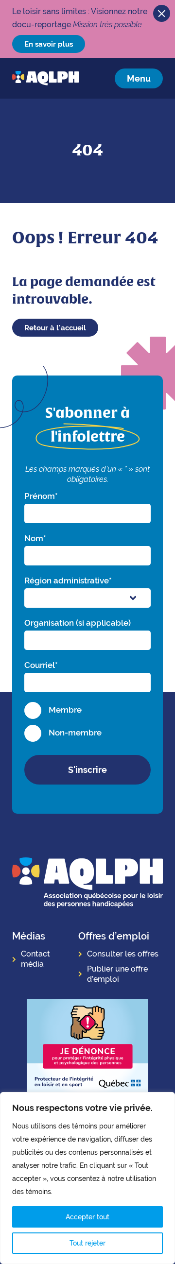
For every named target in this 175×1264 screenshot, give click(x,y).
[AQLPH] (45, 78)
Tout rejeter (87, 1243)
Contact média (35, 959)
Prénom (41, 496)
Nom (35, 538)
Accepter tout (87, 1217)
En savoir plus (48, 44)
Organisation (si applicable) (77, 623)
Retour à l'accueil (55, 328)
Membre (65, 710)
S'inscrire (87, 770)
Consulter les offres (122, 953)
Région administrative (68, 580)
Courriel (41, 665)
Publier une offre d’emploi (117, 974)
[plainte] (87, 1049)
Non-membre (75, 732)
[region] (87, 1178)
